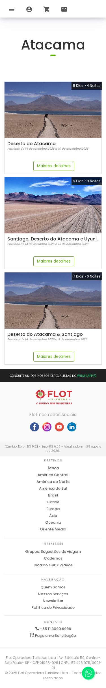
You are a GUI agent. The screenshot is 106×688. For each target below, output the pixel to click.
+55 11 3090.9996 (55, 628)
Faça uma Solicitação (55, 635)
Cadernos (53, 558)
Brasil (53, 495)
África (53, 468)
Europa (53, 508)
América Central (53, 475)
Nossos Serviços (53, 594)
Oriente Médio (53, 529)
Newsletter (53, 600)
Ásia (53, 515)
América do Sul (53, 488)
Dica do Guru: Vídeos (53, 565)
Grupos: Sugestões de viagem (53, 551)
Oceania (53, 522)
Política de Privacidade (53, 607)
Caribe (53, 502)
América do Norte (53, 481)
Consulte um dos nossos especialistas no (51, 376)
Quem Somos (53, 587)
